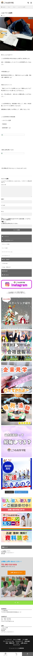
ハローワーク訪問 (21, 7)
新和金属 (3, 553)
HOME (3, 7)
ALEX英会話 (3, 551)
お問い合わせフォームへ (16, 572)
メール (3, 205)
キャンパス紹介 (6, 244)
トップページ (6, 236)
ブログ (9, 7)
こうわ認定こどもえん (5, 550)
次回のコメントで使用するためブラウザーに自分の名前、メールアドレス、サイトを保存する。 (16, 219)
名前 (2, 199)
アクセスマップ (6, 255)
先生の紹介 (5, 263)
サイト (2, 211)
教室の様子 (5, 271)
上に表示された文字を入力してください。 (10, 223)
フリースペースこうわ (7, 251)
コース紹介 (5, 248)
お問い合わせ (6, 274)
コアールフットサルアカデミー (7, 552)
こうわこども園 (4, 627)
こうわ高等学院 (20, 648)
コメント (3, 184)
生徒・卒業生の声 (7, 267)
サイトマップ (16, 645)
